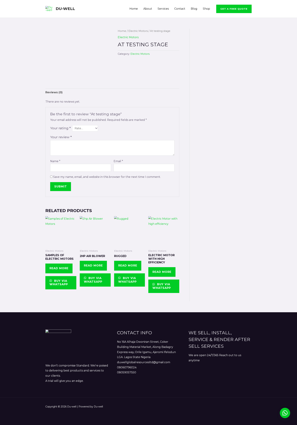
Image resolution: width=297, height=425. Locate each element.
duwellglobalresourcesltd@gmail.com (143, 362)
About (147, 8)
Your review (61, 137)
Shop (206, 8)
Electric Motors (138, 31)
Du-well (65, 8)
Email (118, 161)
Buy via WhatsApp (59, 282)
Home (133, 8)
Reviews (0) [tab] (54, 92)
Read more (59, 268)
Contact (179, 8)
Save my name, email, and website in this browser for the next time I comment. (107, 177)
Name (55, 161)
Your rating (60, 128)
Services (163, 8)
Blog (194, 8)
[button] (234, 9)
